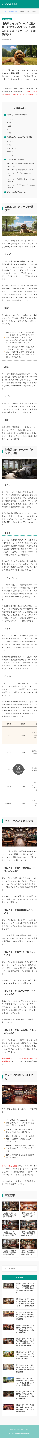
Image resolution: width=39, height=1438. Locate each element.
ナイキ (10, 151)
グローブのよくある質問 (15, 159)
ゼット (10, 145)
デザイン (11, 129)
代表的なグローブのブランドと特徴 (19, 137)
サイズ (10, 119)
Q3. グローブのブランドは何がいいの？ (20, 174)
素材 (9, 122)
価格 (9, 133)
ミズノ (10, 141)
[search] (35, 1268)
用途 (9, 126)
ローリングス (13, 148)
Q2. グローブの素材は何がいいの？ (20, 170)
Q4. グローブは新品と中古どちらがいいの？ (21, 180)
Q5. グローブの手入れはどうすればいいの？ (21, 186)
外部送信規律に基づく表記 (19, 1429)
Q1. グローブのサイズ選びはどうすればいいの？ (21, 165)
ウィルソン (12, 155)
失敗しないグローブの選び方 (17, 115)
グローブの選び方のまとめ (16, 192)
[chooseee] (10, 4)
